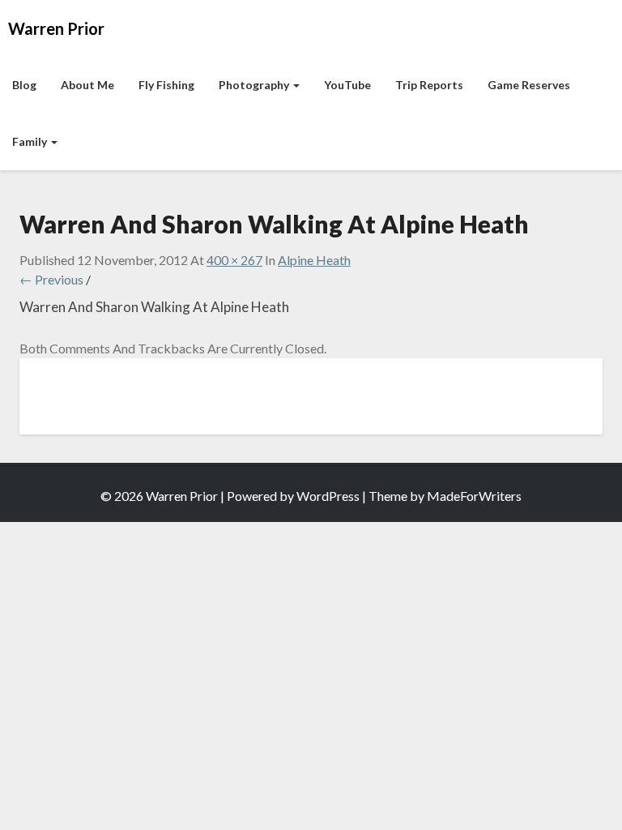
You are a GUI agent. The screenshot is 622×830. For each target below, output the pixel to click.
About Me (87, 85)
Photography (255, 85)
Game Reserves (529, 85)
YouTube (347, 85)
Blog (24, 85)
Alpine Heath (314, 259)
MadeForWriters (474, 495)
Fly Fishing (166, 85)
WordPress (328, 495)
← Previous (51, 279)
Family (30, 141)
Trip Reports (429, 85)
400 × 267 (234, 259)
